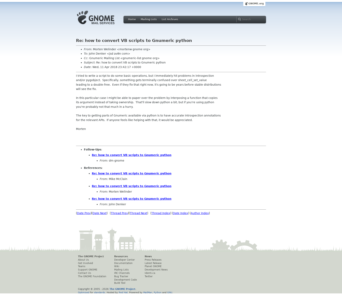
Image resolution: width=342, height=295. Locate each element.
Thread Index (160, 213)
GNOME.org (256, 3)
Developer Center (124, 259)
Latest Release (153, 263)
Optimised (83, 292)
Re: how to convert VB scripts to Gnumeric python (131, 155)
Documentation (123, 263)
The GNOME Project (91, 256)
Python (158, 292)
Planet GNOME (153, 266)
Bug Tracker (121, 276)
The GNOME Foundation (92, 276)
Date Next (99, 213)
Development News (156, 269)
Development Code (125, 279)
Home (132, 19)
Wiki (116, 266)
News (148, 256)
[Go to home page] (101, 25)
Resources (121, 256)
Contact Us (84, 273)
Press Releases (153, 259)
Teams (81, 266)
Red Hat (123, 292)
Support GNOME (87, 269)
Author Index (200, 213)
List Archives (170, 19)
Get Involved (85, 263)
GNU (169, 292)
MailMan (147, 292)
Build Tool (119, 283)
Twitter (149, 276)
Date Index (180, 213)
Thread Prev (119, 213)
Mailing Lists (149, 19)
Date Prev (84, 213)
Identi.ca (150, 273)
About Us (83, 259)
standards (99, 292)
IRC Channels (122, 273)
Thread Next (138, 213)
